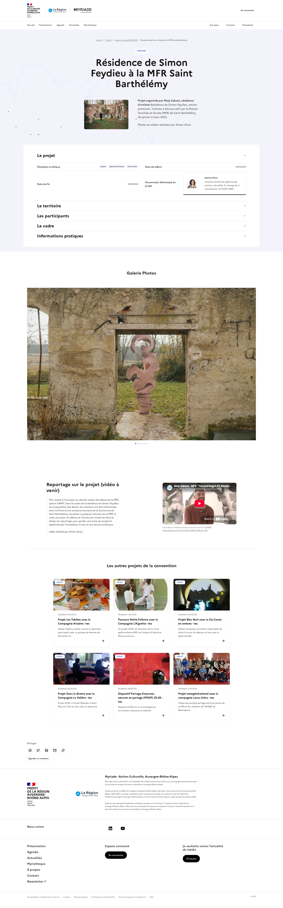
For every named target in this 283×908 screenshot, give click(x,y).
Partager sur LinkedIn (47, 750)
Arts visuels (132, 166)
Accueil (30, 25)
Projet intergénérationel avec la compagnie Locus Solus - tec (198, 696)
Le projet (46, 155)
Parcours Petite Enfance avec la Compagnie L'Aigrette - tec (138, 622)
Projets (108, 40)
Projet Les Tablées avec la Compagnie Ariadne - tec (74, 622)
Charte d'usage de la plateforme (132, 897)
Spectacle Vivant (117, 166)
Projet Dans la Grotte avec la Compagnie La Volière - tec (76, 696)
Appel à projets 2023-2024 (126, 40)
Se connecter (247, 10)
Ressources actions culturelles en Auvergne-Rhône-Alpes (137, 809)
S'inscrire (191, 858)
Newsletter (248, 25)
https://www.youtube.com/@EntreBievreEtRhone (183, 530)
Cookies (66, 897)
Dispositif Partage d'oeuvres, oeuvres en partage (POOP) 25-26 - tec (140, 698)
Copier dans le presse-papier (63, 750)
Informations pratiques (60, 236)
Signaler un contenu (38, 758)
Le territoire (49, 206)
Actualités (74, 25)
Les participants (53, 216)
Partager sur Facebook (30, 750)
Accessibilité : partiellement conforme (43, 897)
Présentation (45, 25)
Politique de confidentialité (103, 897)
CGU (152, 897)
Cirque (103, 166)
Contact (230, 25)
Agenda (60, 25)
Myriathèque (90, 25)
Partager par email (55, 750)
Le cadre (45, 226)
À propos (214, 25)
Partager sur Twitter (38, 750)
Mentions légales (81, 897)
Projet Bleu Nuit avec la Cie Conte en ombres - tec (200, 622)
